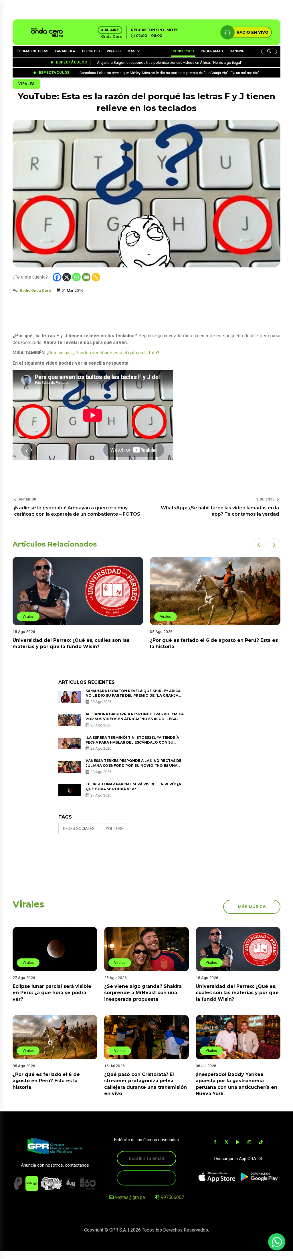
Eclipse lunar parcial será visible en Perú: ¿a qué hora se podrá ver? (52, 993)
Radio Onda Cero (35, 290)
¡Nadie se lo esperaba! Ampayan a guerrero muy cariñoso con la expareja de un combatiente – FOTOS (77, 511)
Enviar (146, 1177)
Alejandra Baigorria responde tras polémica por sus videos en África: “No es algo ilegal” (135, 716)
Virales (26, 84)
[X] (66, 277)
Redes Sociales (79, 828)
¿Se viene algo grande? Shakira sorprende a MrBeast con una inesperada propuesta (143, 993)
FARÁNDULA (65, 51)
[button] (259, 544)
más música (252, 906)
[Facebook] (57, 277)
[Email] (86, 277)
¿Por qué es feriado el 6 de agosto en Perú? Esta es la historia (46, 1081)
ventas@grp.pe (130, 1197)
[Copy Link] (96, 277)
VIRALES (114, 51)
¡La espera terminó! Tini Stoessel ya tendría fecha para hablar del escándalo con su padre (132, 742)
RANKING (237, 51)
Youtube (115, 828)
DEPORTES (91, 51)
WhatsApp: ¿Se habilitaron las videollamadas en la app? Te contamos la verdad (220, 511)
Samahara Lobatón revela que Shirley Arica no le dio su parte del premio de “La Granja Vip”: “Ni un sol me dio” (133, 696)
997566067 (172, 1197)
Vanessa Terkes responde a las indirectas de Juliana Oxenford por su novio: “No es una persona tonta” (133, 765)
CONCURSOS (183, 51)
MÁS (131, 51)
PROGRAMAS (212, 51)
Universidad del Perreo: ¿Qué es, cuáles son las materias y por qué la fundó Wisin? (237, 993)
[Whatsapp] (76, 277)
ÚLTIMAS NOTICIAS (32, 51)
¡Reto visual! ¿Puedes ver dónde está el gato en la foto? (103, 353)
